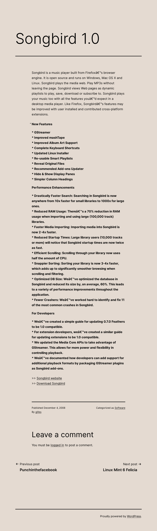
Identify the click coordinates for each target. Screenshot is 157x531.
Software (120, 407)
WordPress (134, 516)
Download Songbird (51, 383)
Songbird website (49, 378)
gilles (38, 411)
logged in (57, 445)
